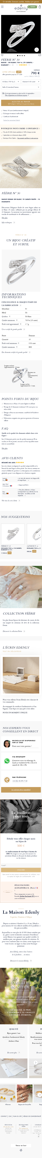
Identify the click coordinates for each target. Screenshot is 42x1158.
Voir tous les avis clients (9, 501)
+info (33, 876)
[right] (36, 49)
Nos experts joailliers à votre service (27, 138)
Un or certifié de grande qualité (12, 329)
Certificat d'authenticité (10, 116)
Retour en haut (21, 1145)
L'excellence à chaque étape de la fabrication (19, 303)
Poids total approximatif (10, 324)
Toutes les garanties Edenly (11, 120)
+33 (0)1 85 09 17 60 (19, 781)
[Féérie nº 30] (21, 34)
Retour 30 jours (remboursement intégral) (15, 110)
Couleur (5, 316)
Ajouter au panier (22, 103)
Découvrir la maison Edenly (19, 961)
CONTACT (4, 1116)
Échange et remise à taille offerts (13, 113)
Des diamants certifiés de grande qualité (14, 352)
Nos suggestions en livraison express (16, 95)
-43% (19, 72)
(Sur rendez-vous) (23, 1128)
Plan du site (17, 1116)
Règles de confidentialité (32, 1116)
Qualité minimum (8, 320)
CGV (10, 1116)
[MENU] (3, 7)
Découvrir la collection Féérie (12, 631)
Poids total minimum (10, 343)
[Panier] (39, 6)
